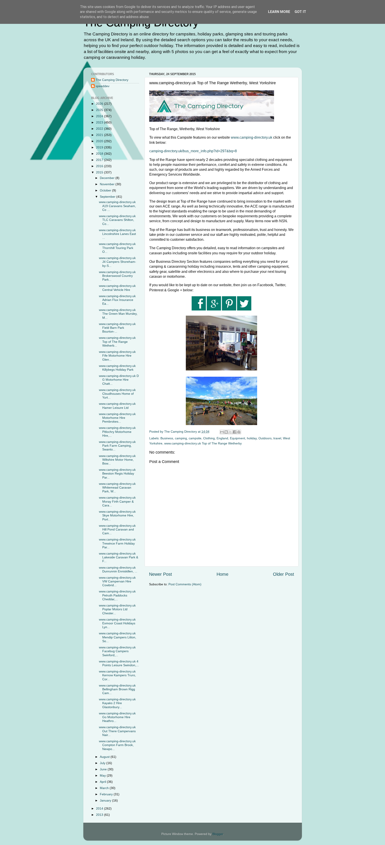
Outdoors (265, 438)
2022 (100, 128)
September (108, 196)
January (106, 800)
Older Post (283, 574)
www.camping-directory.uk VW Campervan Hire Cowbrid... (117, 581)
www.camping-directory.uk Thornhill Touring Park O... (117, 247)
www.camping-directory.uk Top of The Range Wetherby (203, 443)
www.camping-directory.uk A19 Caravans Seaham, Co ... (117, 206)
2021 (100, 135)
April (103, 781)
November (107, 184)
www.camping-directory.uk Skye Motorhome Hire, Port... (117, 515)
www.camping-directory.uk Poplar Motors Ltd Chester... (117, 609)
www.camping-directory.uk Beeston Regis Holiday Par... (117, 473)
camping (181, 438)
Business (166, 438)
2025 (100, 110)
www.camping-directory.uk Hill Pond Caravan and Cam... (117, 529)
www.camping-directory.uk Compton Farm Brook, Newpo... (117, 745)
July (103, 763)
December (107, 178)
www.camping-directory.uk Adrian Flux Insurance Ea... (117, 300)
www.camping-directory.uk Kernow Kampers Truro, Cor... (117, 675)
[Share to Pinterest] (239, 432)
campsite (195, 438)
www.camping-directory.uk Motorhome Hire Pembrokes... (117, 418)
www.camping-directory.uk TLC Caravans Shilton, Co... (117, 220)
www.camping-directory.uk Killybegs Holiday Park (117, 367)
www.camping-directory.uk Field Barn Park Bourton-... (117, 327)
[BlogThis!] (226, 432)
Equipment (237, 438)
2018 (100, 153)
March (105, 788)
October (106, 190)
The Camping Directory (112, 80)
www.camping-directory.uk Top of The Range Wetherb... (117, 341)
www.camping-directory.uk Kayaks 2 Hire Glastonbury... (117, 703)
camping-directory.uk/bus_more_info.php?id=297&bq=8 (193, 151)
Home (222, 574)
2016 (100, 166)
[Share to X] (230, 432)
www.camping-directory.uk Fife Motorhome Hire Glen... (117, 355)
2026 (100, 103)
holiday (252, 438)
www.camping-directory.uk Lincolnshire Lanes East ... (117, 234)
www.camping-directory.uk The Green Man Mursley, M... (118, 313)
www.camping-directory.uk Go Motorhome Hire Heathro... (117, 717)
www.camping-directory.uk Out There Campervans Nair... (117, 731)
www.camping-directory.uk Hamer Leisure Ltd (117, 405)
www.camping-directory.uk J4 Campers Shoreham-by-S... (117, 261)
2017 (100, 160)
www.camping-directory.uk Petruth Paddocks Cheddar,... (117, 595)
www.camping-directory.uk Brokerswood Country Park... (117, 276)
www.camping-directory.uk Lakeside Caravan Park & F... (118, 557)
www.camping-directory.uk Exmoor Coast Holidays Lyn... (117, 623)
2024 (100, 116)
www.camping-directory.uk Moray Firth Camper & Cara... (117, 501)
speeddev (102, 86)
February (107, 794)
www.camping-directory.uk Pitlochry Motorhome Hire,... (117, 431)
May (103, 775)
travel (277, 438)
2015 (100, 172)
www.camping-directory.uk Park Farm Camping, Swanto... (117, 445)
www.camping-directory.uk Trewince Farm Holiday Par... (117, 543)
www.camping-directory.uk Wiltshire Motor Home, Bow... (117, 459)
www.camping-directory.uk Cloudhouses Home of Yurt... (117, 393)
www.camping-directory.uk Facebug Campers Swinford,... (117, 651)
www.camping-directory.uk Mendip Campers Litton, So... (117, 637)
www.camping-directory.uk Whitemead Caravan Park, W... (117, 487)
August (105, 757)
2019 (100, 147)
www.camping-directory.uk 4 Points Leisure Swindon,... (119, 663)
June (104, 769)
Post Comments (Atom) (184, 584)
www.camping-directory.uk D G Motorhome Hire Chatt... (119, 379)
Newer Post (160, 574)
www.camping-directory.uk (251, 137)
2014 (100, 808)
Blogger (217, 834)
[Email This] (222, 432)
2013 (100, 814)
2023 (100, 122)
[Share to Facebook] (234, 432)
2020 (100, 141)
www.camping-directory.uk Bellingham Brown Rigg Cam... (117, 689)
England (222, 438)
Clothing (209, 438)
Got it (300, 12)
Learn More (279, 12)
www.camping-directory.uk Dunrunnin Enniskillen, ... (118, 569)
